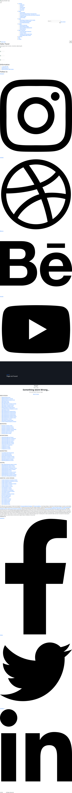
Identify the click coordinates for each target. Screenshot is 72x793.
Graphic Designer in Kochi (7, 485)
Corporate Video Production (25, 31)
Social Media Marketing (24, 22)
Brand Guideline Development (26, 27)
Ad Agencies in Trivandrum (7, 444)
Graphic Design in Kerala (7, 482)
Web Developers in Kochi (7, 419)
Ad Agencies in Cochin (6, 448)
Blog (19, 37)
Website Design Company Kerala (8, 407)
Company (20, 3)
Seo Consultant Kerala (6, 496)
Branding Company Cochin (7, 425)
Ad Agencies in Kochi (6, 446)
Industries (22, 10)
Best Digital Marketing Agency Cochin (9, 464)
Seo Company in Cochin (6, 498)
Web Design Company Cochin (7, 406)
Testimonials (22, 7)
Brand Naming (23, 29)
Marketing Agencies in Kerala (7, 459)
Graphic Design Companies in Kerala (9, 483)
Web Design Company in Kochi (8, 405)
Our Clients (22, 8)
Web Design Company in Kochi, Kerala (27, 20)
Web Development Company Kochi (8, 411)
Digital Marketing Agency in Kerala (8, 469)
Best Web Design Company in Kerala (9, 403)
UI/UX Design (22, 17)
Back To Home (36, 394)
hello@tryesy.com (5, 68)
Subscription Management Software (9, 475)
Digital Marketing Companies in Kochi (9, 468)
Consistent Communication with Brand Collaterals (30, 15)
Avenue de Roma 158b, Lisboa (8, 69)
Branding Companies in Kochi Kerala (9, 429)
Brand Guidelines (37, 506)
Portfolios (20, 36)
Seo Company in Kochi (6, 500)
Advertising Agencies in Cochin (8, 443)
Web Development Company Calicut (9, 417)
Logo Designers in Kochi (6, 487)
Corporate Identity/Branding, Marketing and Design (55, 508)
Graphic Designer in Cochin (7, 486)
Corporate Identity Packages (26, 506)
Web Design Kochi (5, 401)
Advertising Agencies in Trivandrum (9, 438)
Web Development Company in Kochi (9, 416)
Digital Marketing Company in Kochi (9, 472)
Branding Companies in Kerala (8, 430)
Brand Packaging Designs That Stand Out (28, 13)
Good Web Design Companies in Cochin (9, 408)
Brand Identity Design (24, 26)
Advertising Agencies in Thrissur (8, 439)
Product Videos (23, 32)
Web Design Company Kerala (7, 420)
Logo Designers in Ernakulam (7, 490)
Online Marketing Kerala (6, 454)
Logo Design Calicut (6, 492)
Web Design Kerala (5, 402)
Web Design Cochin (5, 410)
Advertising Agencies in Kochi (7, 441)
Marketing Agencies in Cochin (8, 460)
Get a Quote (63, 21)
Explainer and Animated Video (26, 34)
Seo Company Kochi (6, 502)
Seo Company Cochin (6, 504)
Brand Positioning (23, 25)
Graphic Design (23, 16)
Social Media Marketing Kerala (8, 452)
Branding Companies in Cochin (8, 428)
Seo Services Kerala (5, 497)
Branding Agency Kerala (6, 433)
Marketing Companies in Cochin (8, 457)
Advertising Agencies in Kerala (8, 442)
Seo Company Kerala (6, 501)
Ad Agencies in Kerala (6, 447)
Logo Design (22, 12)
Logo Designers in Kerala (7, 488)
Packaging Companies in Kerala (8, 493)
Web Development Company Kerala (9, 412)
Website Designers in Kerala (7, 398)
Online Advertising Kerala (7, 455)
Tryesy (4, 792)
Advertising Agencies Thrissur (8, 437)
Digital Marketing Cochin (7, 470)
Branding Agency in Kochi (7, 432)
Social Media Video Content (25, 35)
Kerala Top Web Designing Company (9, 421)
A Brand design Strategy (57, 507)
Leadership (22, 4)
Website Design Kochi (6, 397)
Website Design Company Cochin (8, 400)
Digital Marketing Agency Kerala (8, 465)
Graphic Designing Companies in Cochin (10, 481)
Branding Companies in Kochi (7, 426)
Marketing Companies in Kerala (8, 456)
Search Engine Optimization (25, 21)
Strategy (20, 23)
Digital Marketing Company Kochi (8, 473)
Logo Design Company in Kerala (8, 491)
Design (19, 11)
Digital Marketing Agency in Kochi (8, 467)
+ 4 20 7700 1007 (5, 66)
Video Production (21, 30)
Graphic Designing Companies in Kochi (9, 479)
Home (8, 374)
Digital (19, 18)
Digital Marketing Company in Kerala (9, 474)
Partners (21, 6)
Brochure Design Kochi (6, 495)
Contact (19, 39)
